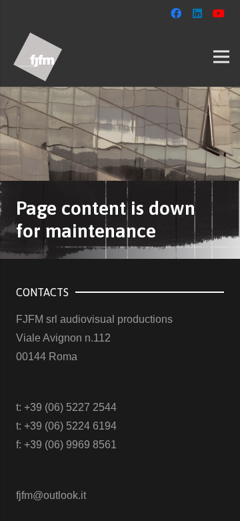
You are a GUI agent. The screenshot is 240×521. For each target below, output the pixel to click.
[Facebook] (176, 13)
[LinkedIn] (197, 13)
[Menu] (221, 56)
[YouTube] (218, 13)
